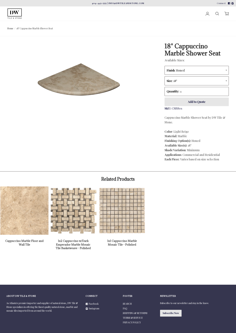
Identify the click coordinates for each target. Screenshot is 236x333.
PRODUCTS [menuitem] (154, 8)
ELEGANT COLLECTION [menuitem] (121, 8)
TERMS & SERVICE (133, 317)
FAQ (125, 308)
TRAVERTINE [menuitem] (58, 8)
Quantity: (173, 91)
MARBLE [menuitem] (34, 8)
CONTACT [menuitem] (196, 8)
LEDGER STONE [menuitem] (86, 8)
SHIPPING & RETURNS (135, 313)
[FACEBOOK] (228, 3)
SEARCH (127, 303)
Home (10, 28)
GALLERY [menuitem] (177, 8)
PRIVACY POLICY (132, 322)
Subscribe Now (171, 313)
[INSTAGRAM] (232, 3)
